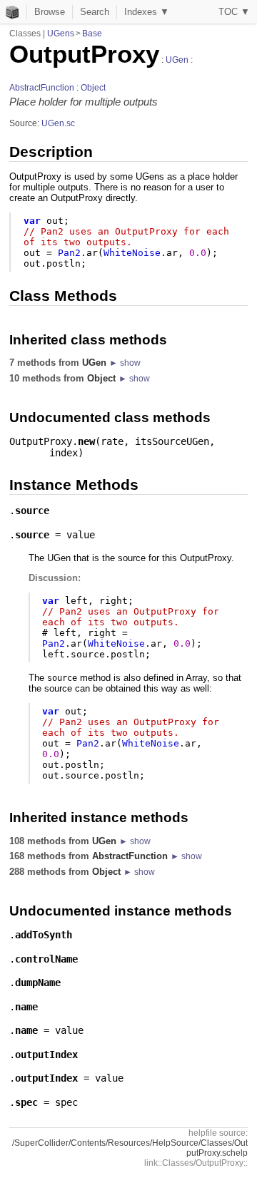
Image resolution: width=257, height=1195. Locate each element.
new (86, 441)
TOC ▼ (234, 11)
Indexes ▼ (146, 11)
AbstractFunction (41, 88)
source (32, 510)
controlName (46, 959)
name (26, 1006)
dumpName (38, 982)
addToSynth (43, 934)
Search (94, 11)
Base (92, 34)
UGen (177, 60)
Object (93, 88)
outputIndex (46, 1054)
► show (125, 363)
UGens (60, 34)
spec (26, 1102)
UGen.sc (58, 123)
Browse (49, 11)
